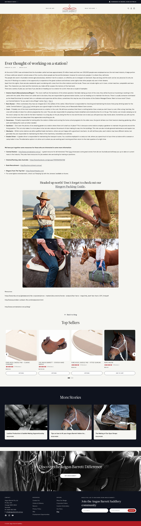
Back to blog (72, 315)
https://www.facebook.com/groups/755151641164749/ (47, 160)
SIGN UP (131, 510)
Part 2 (51, 101)
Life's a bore (27, 106)
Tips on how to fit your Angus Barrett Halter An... (68, 433)
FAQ (34, 512)
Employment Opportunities (41, 514)
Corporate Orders (62, 503)
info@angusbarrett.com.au (14, 512)
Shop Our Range (62, 500)
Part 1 (46, 101)
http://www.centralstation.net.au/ (30, 152)
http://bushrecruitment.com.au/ (31, 165)
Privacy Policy (37, 509)
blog (70, 152)
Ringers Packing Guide (70, 186)
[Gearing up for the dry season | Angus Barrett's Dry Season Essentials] (70, 287)
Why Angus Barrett (70, 475)
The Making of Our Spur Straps (106, 433)
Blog (58, 512)
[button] (91, 8)
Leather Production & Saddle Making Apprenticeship (25, 433)
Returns (35, 506)
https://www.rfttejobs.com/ (35, 171)
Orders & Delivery (38, 503)
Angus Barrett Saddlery (16, 523)
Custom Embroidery (63, 506)
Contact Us (36, 500)
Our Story (60, 509)
